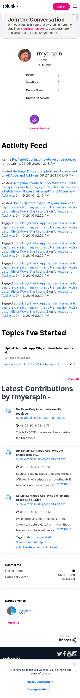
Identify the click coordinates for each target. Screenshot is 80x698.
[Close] (74, 664)
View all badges (39, 127)
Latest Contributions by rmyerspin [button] (37, 392)
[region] (40, 678)
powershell (43, 537)
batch (29, 537)
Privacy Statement (38, 681)
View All (73, 379)
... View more (63, 439)
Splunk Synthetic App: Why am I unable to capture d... (39, 350)
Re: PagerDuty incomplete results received (44, 159)
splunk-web (50, 547)
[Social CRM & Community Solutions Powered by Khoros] (67, 639)
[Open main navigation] (75, 6)
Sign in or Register (33, 28)
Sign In (61, 6)
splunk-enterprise (28, 547)
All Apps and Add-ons (22, 175)
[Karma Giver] (34, 119)
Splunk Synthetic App (30, 542)
